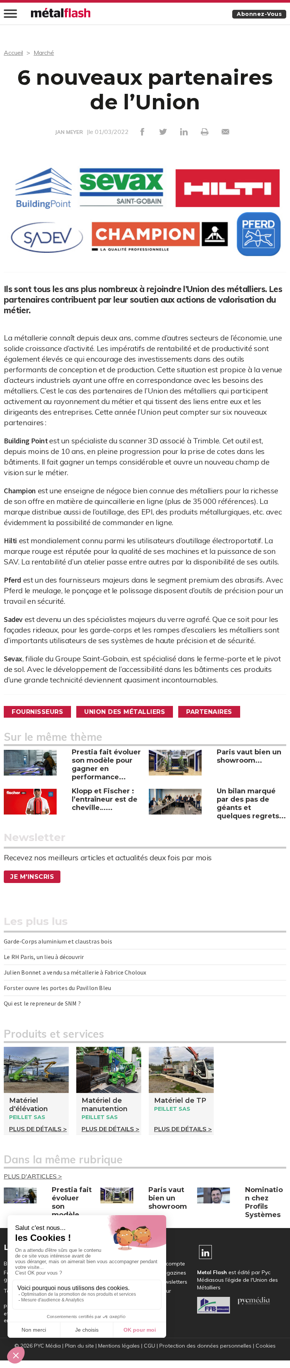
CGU (149, 1345)
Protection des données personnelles (205, 1345)
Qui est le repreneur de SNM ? (42, 1003)
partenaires (209, 711)
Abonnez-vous (259, 14)
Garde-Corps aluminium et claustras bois (58, 941)
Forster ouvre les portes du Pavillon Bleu (57, 988)
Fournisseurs (37, 711)
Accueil (13, 52)
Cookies (266, 1345)
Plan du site (79, 1345)
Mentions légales (119, 1345)
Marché (44, 52)
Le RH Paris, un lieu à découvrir (44, 957)
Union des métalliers (124, 711)
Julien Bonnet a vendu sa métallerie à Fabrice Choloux (75, 972)
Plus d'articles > (33, 1176)
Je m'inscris (32, 876)
